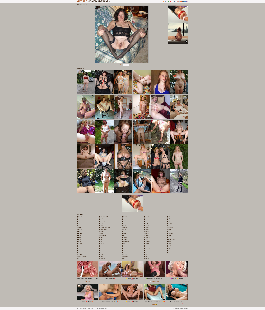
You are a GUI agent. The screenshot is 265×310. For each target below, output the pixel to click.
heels (124, 218)
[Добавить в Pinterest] (176, 1)
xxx (169, 252)
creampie (102, 220)
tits (168, 237)
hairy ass (102, 258)
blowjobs (80, 243)
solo (169, 225)
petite (146, 239)
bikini (79, 237)
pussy (146, 245)
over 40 (147, 227)
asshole (80, 223)
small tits (170, 223)
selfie (146, 252)
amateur (80, 216)
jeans (124, 229)
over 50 (147, 229)
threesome (170, 233)
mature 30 (147, 225)
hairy (101, 256)
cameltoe (80, 252)
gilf (101, 247)
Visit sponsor (126, 65)
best (79, 231)
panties (147, 235)
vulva (169, 247)
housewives (126, 223)
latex (124, 231)
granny (102, 254)
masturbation (126, 241)
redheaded (148, 249)
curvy (101, 225)
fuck (101, 245)
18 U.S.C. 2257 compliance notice (99, 308)
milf (124, 243)
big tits (79, 235)
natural (124, 252)
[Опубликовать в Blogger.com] (164, 1)
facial (101, 237)
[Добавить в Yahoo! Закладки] (187, 1)
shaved (147, 258)
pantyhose (148, 237)
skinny (169, 220)
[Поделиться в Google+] (170, 1)
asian (79, 220)
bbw (79, 225)
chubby (80, 254)
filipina (102, 243)
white (169, 249)
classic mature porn (83, 256)
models (125, 247)
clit (78, 258)
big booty (80, 233)
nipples (125, 254)
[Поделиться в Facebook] (166, 1)
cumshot (102, 221)
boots (79, 247)
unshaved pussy (172, 239)
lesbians (125, 237)
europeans (103, 235)
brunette (80, 250)
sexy (146, 256)
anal (79, 218)
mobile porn (126, 245)
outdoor (147, 223)
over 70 (147, 233)
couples (102, 218)
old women (148, 220)
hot (123, 221)
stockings (170, 227)
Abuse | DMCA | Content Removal (84, 308)
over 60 (147, 231)
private (147, 243)
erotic (101, 233)
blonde (79, 241)
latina (124, 233)
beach (79, 227)
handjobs (125, 216)
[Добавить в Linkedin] (172, 1)
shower (170, 216)
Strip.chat (170, 42)
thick (169, 231)
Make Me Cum (171, 40)
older (146, 221)
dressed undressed (105, 227)
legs (124, 235)
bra (79, 249)
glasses (102, 250)
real (146, 247)
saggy (146, 250)
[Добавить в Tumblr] (183, 1)
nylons (147, 216)
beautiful (80, 229)
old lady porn (148, 218)
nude (124, 258)
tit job (169, 235)
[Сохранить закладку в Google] (168, 1)
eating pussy (103, 229)
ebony (102, 231)
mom (124, 249)
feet (101, 241)
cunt (101, 223)
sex (146, 254)
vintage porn (171, 245)
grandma (102, 252)
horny (124, 220)
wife (169, 250)
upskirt (169, 241)
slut (169, 221)
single (169, 218)
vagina (169, 243)
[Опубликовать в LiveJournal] (174, 1)
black (79, 239)
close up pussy (104, 216)
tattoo (169, 229)
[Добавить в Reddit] (179, 1)
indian (124, 225)
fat (101, 239)
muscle (124, 250)
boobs (79, 245)
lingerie (125, 239)
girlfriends (102, 249)
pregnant (147, 241)
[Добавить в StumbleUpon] (181, 1)
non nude (125, 256)
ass (79, 221)
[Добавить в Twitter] (185, 1)
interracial (125, 227)
